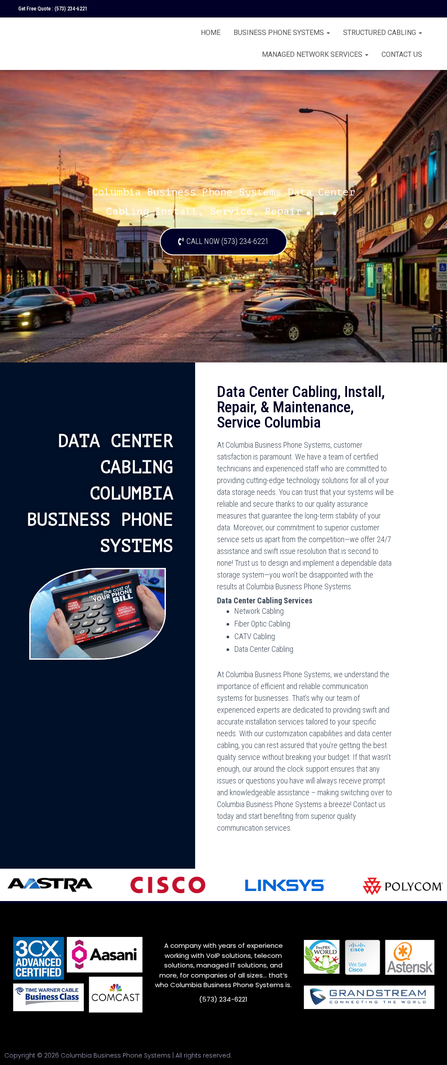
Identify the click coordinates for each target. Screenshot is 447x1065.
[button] (223, 241)
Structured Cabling (380, 32)
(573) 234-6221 (71, 9)
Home (210, 32)
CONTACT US (402, 54)
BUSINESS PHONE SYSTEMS (280, 32)
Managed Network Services (313, 54)
